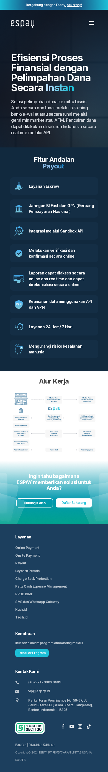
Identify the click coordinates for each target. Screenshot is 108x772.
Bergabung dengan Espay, (54, 5)
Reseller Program (32, 653)
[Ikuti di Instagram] (80, 726)
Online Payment (27, 548)
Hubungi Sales (35, 503)
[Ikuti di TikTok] (88, 726)
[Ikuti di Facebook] (63, 726)
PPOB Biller (23, 594)
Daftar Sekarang (73, 503)
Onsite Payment (27, 555)
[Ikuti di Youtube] (71, 726)
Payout (20, 563)
